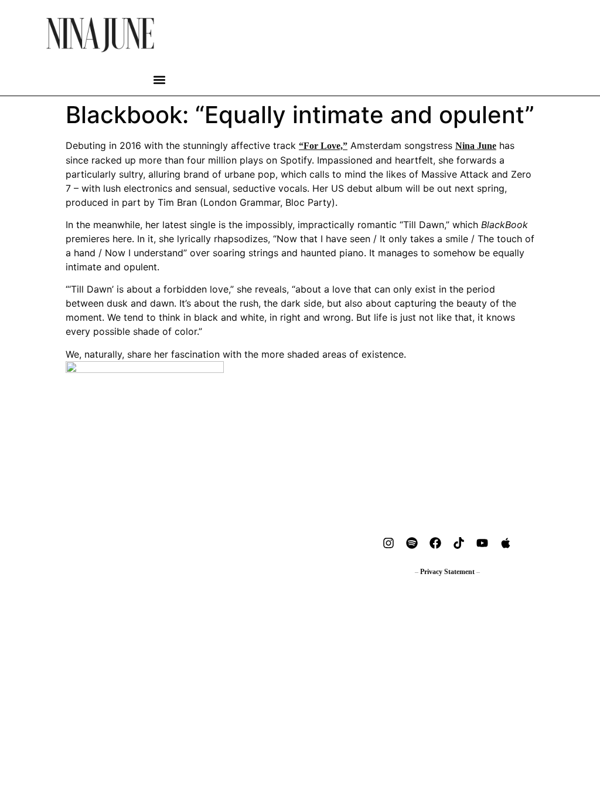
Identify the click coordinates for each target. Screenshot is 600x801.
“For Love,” (323, 146)
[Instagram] (388, 543)
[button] (159, 80)
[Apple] (505, 543)
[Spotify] (412, 543)
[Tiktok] (459, 543)
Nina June (475, 146)
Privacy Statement (447, 572)
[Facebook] (435, 543)
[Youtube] (482, 543)
